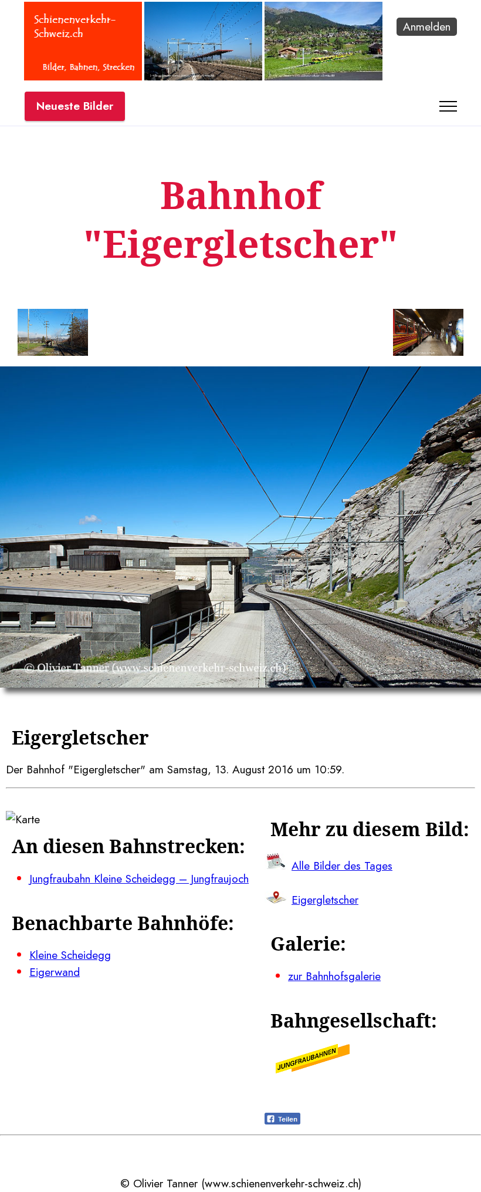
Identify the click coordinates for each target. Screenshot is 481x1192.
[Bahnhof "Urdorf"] (203, 76)
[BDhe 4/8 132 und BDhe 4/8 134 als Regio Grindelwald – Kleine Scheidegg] (323, 76)
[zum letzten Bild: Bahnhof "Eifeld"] (53, 335)
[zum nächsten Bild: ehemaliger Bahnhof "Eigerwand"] (428, 335)
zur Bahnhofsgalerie (334, 976)
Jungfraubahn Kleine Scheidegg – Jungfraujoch (139, 878)
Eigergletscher (325, 899)
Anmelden (426, 26)
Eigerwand (54, 972)
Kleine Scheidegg (70, 955)
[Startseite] (83, 76)
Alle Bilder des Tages (342, 865)
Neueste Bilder (74, 105)
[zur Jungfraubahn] (313, 1069)
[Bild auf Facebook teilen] (282, 1120)
